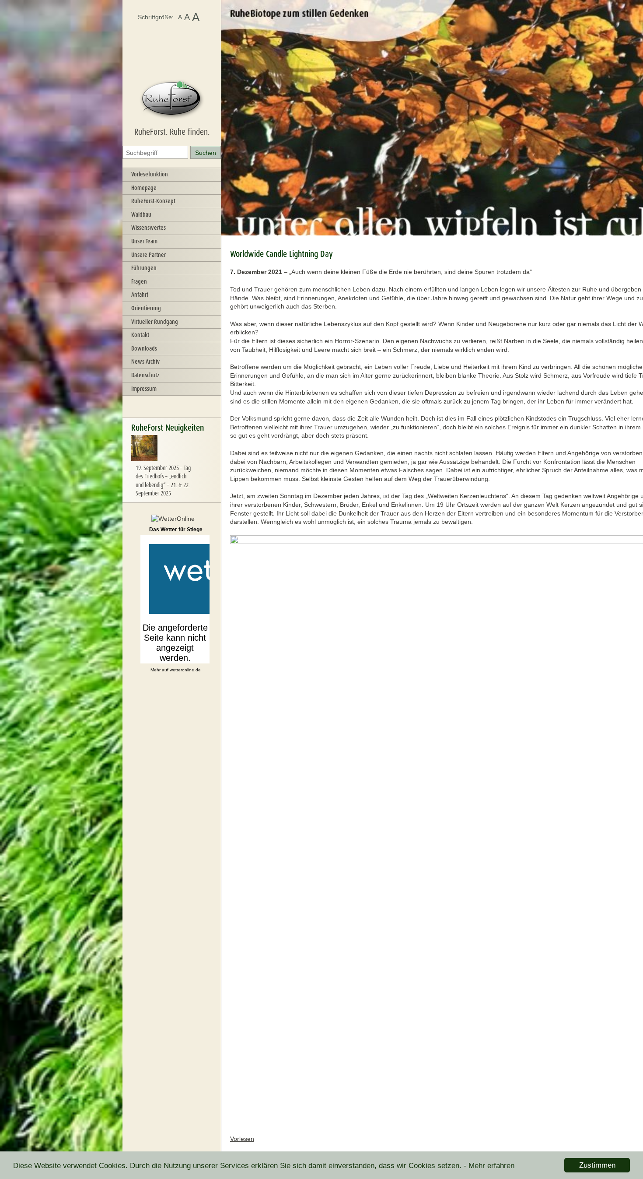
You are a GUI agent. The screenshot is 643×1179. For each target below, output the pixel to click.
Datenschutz (145, 375)
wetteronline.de (185, 669)
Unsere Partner (148, 255)
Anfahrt (139, 294)
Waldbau (141, 214)
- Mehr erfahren (489, 1165)
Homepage (144, 188)
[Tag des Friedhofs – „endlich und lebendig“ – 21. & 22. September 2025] (144, 459)
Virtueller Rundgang (154, 322)
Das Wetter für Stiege (176, 529)
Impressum (144, 389)
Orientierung (146, 308)
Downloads (144, 348)
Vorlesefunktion (149, 174)
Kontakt (140, 335)
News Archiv (145, 361)
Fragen (139, 281)
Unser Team (144, 241)
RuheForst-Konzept (153, 201)
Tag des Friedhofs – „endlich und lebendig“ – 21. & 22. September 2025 (163, 481)
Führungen (144, 268)
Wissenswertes (148, 228)
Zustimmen (597, 1165)
